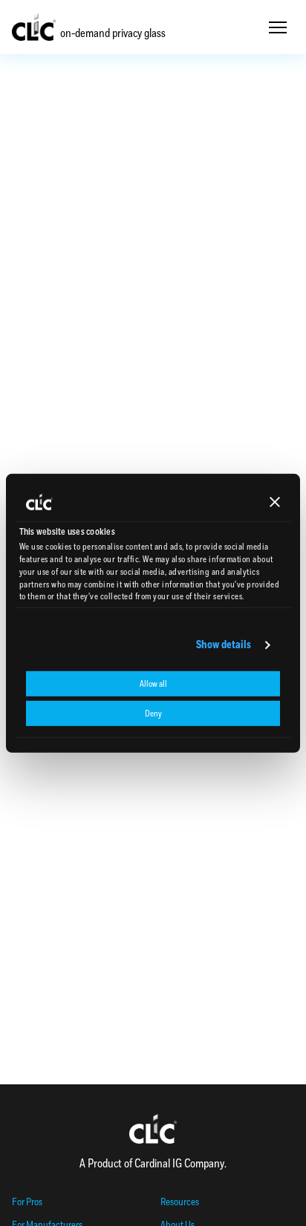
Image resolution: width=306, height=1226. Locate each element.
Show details (223, 645)
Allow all (153, 684)
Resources (179, 1202)
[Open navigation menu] (277, 27)
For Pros (27, 1202)
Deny (153, 713)
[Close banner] (275, 502)
